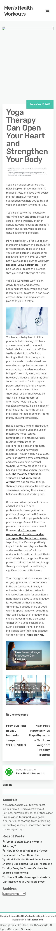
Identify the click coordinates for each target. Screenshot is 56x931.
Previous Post (16, 726)
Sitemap (26, 929)
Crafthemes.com (34, 919)
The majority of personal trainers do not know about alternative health (24, 478)
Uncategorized (19, 714)
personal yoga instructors (22, 264)
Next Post (43, 726)
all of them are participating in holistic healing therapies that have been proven (26, 534)
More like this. (35, 634)
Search (7, 784)
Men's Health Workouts (18, 11)
